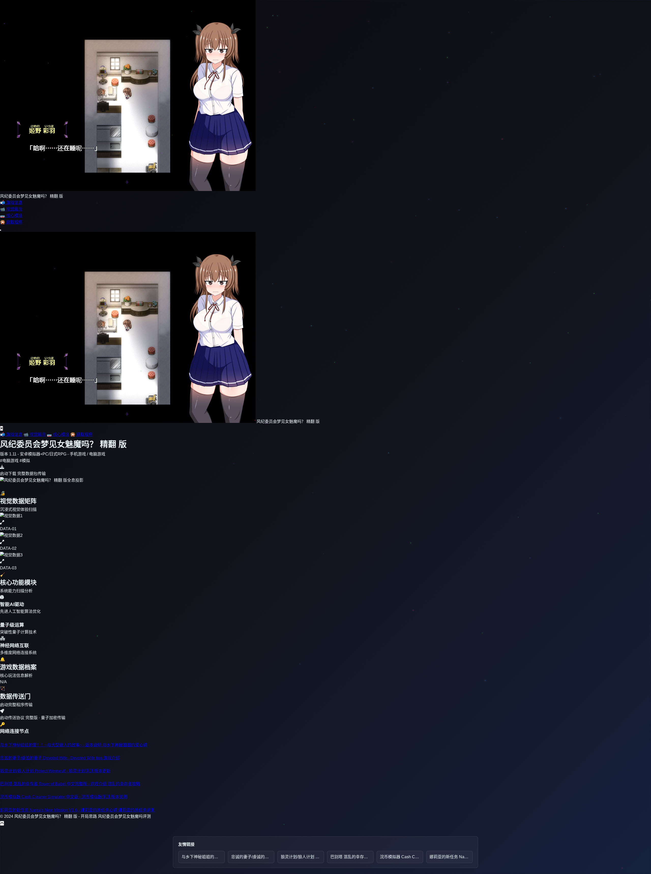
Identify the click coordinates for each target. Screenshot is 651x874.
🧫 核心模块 (58, 434)
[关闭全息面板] (1, 428)
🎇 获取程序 (81, 434)
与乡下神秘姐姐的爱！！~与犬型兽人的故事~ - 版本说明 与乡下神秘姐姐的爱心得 (203, 857)
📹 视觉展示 (34, 434)
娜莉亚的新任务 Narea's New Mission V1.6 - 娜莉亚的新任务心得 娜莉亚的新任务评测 (451, 857)
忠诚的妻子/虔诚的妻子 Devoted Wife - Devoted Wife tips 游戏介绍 (252, 857)
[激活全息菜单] (0, 230)
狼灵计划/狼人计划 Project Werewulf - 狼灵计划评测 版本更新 (302, 857)
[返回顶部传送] (2, 823)
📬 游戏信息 (11, 434)
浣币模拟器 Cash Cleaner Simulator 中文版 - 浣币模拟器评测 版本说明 (401, 857)
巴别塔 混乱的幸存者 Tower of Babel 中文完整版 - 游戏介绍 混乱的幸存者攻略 (352, 857)
